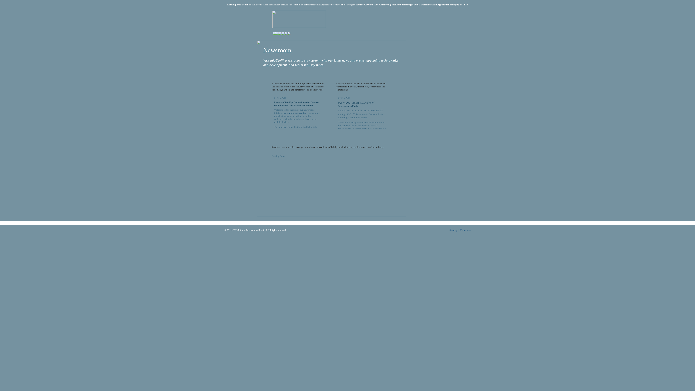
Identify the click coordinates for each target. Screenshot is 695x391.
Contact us (465, 230)
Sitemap (453, 230)
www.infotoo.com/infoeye (296, 113)
